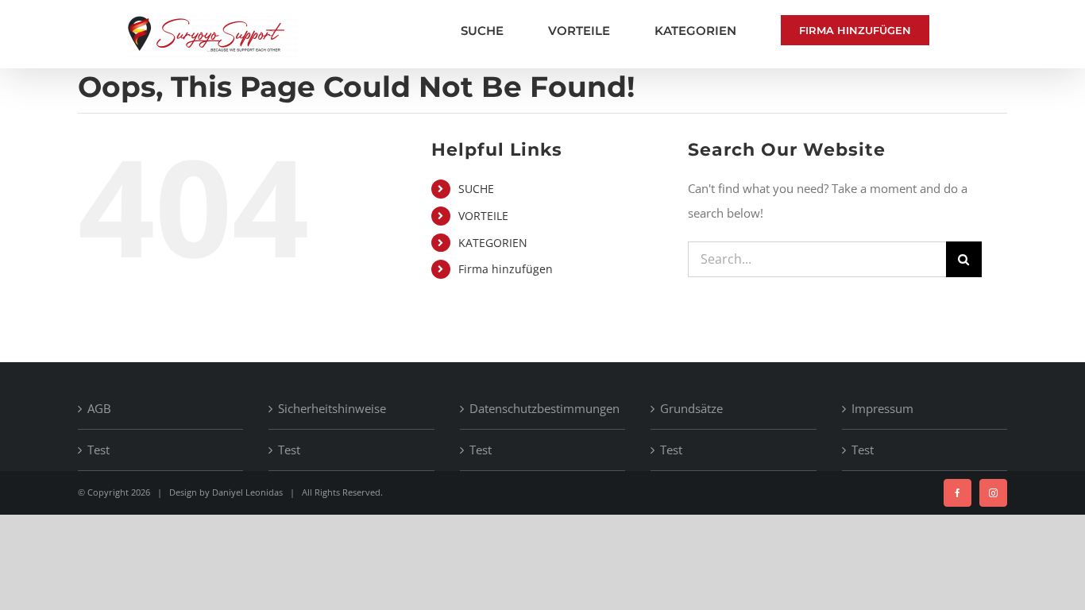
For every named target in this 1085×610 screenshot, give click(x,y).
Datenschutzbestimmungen (543, 408)
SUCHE (476, 188)
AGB (99, 408)
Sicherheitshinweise (332, 408)
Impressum (882, 408)
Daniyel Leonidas (247, 492)
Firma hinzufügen (505, 268)
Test (98, 450)
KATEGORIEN (492, 242)
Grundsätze (691, 408)
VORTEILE (483, 215)
